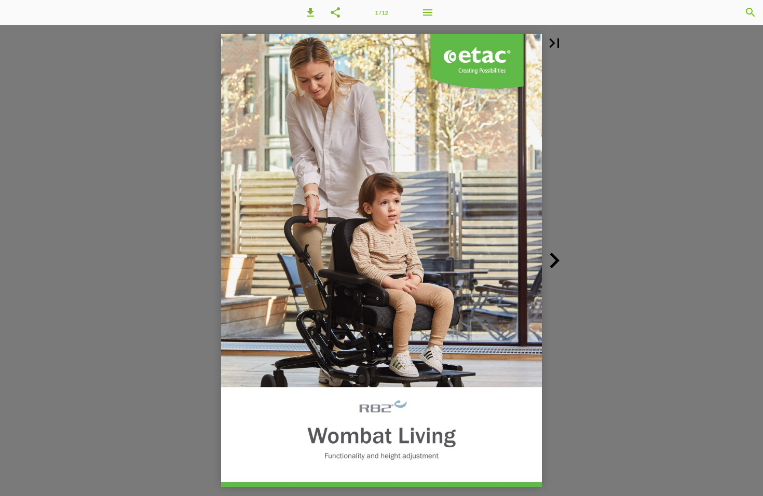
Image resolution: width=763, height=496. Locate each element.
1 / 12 (381, 13)
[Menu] (427, 12)
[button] (310, 12)
